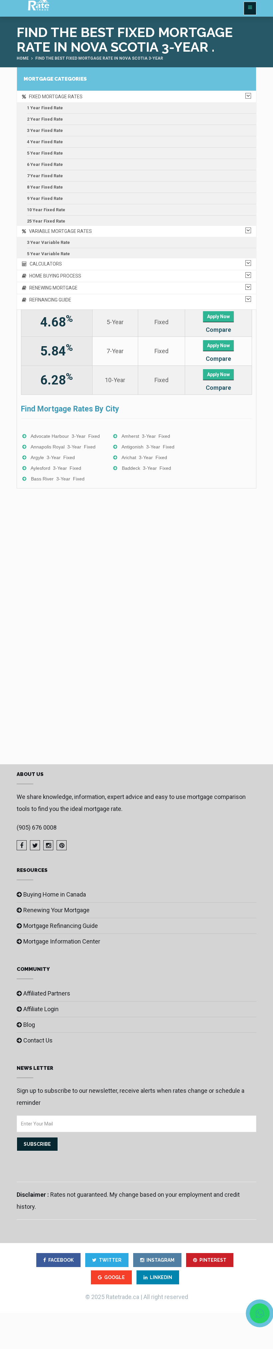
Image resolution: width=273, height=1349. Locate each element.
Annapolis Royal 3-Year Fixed (63, 446)
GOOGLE (114, 1277)
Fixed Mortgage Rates (54, 96)
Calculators (44, 264)
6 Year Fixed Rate (45, 164)
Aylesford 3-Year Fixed (56, 468)
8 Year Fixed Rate (45, 187)
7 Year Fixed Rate (45, 175)
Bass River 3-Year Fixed (58, 478)
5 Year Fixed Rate (45, 153)
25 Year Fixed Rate (46, 221)
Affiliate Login (41, 1009)
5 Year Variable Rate (48, 253)
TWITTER (110, 1260)
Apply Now (218, 316)
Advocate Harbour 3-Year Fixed (65, 436)
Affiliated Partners (46, 993)
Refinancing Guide (48, 300)
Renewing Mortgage (52, 288)
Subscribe (37, 1144)
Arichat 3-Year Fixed (144, 457)
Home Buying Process (53, 276)
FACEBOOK (61, 1260)
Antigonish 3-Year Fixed (148, 446)
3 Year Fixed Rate (45, 130)
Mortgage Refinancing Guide (60, 925)
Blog (29, 1024)
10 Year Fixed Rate (46, 209)
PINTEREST (212, 1260)
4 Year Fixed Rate (45, 141)
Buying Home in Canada (54, 894)
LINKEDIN (161, 1277)
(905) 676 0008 (37, 827)
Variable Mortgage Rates (59, 231)
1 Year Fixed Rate (45, 107)
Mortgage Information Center (61, 941)
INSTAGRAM (160, 1260)
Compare (218, 329)
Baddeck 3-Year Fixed (146, 468)
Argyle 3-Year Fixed (53, 457)
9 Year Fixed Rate (45, 198)
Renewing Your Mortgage (56, 910)
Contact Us (38, 1040)
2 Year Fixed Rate (45, 119)
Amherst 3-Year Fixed (146, 436)
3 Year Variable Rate (48, 242)
